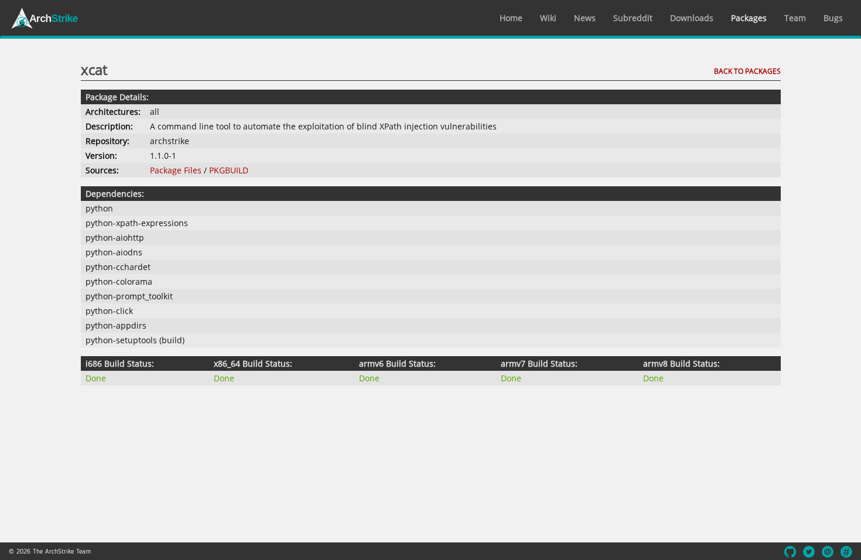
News (585, 17)
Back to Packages (747, 71)
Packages (749, 17)
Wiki (548, 17)
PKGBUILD (228, 170)
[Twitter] (809, 552)
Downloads (691, 17)
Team (795, 17)
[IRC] (846, 552)
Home (511, 17)
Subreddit (632, 17)
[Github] (790, 552)
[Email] (827, 552)
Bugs (833, 17)
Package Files (175, 170)
